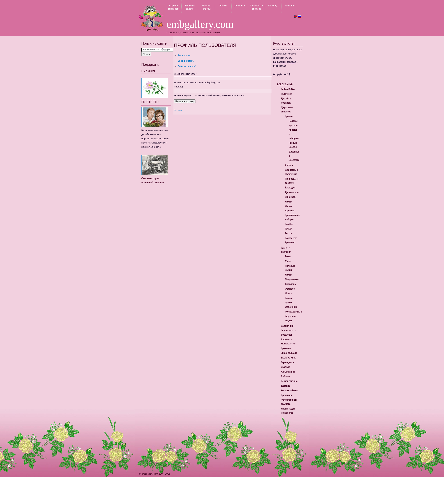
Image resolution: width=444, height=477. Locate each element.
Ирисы (288, 293)
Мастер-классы (206, 7)
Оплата (223, 5)
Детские (285, 386)
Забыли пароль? (187, 66)
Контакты (290, 5)
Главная (178, 110)
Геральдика (287, 362)
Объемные (291, 307)
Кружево (286, 348)
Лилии (288, 202)
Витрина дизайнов (173, 7)
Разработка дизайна (256, 7)
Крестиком (287, 395)
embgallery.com (200, 24)
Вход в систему (186, 61)
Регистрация (184, 55)
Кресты (289, 116)
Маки (288, 261)
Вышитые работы (190, 7)
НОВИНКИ (286, 94)
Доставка (240, 5)
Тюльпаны (290, 284)
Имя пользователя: (185, 74)
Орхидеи (290, 289)
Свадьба (285, 367)
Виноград (290, 197)
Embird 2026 (288, 89)
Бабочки (285, 376)
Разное (289, 224)
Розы (288, 256)
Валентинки (287, 326)
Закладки (290, 188)
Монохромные (293, 312)
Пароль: (179, 87)
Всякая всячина (289, 381)
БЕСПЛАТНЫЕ (288, 358)
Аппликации (288, 372)
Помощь (273, 5)
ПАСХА (288, 229)
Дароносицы (292, 192)
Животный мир (289, 390)
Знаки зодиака (289, 353)
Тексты (289, 233)
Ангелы (289, 165)
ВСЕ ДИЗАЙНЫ (285, 84)
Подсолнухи (291, 279)
